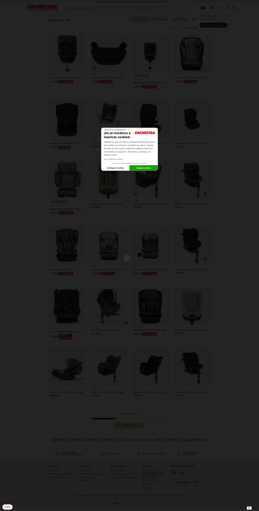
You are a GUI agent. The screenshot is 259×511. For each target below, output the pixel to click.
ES (249, 508)
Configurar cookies (115, 168)
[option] (254, 508)
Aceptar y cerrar (143, 168)
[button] (7, 507)
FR (254, 508)
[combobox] (249, 508)
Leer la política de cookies (113, 159)
